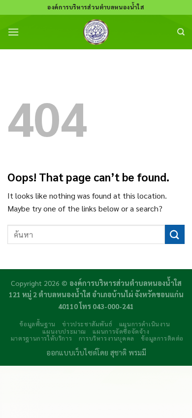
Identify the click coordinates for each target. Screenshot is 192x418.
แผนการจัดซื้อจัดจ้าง (121, 331)
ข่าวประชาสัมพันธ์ (87, 324)
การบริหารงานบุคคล (106, 338)
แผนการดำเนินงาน (144, 324)
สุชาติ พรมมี (128, 352)
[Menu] (13, 32)
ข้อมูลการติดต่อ (162, 338)
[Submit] (175, 234)
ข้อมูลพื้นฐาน (37, 324)
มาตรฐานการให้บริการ (41, 338)
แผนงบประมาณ (64, 331)
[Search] (181, 32)
